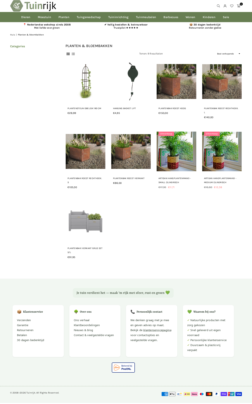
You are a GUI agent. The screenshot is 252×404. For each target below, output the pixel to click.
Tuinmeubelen (146, 17)
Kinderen (209, 17)
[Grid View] (68, 53)
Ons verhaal (82, 320)
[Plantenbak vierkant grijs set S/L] (85, 221)
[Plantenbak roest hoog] (176, 81)
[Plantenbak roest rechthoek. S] (85, 151)
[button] (238, 6)
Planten (63, 17)
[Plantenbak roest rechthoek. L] (222, 81)
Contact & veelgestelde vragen (94, 335)
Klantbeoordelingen (87, 325)
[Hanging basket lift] (131, 81)
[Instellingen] (225, 6)
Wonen (190, 17)
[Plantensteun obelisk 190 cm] (85, 81)
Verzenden (24, 320)
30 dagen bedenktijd (30, 340)
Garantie (22, 325)
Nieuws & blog (83, 330)
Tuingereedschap (89, 17)
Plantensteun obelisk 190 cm (84, 108)
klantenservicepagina (157, 330)
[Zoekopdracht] (218, 6)
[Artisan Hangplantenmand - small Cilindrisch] (176, 151)
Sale (226, 17)
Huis (12, 34)
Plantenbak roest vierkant (129, 178)
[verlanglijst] (231, 6)
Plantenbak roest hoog (172, 108)
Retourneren (25, 330)
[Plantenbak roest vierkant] (131, 151)
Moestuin (44, 17)
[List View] (73, 53)
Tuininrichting (118, 17)
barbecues (170, 17)
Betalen (22, 335)
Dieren (25, 17)
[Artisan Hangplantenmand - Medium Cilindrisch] (222, 151)
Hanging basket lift (124, 108)
